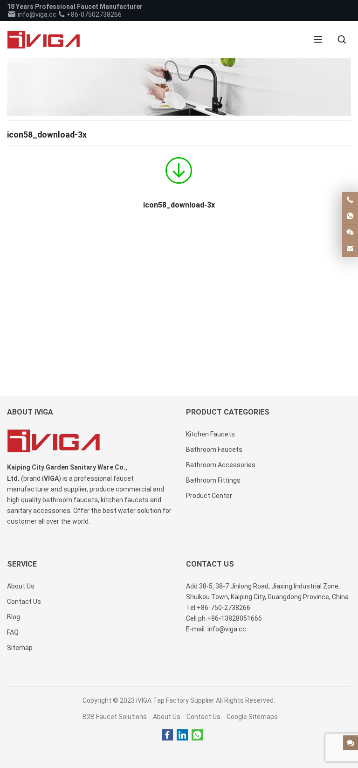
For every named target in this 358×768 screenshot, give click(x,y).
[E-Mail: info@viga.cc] (350, 249)
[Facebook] (167, 735)
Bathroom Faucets (214, 449)
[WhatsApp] (197, 735)
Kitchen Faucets (210, 434)
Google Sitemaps (252, 716)
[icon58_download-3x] (179, 173)
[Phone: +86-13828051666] (350, 200)
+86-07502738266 (93, 14)
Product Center (209, 495)
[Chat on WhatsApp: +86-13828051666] (350, 216)
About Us (166, 716)
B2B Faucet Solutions (115, 716)
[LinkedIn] (182, 735)
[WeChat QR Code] (350, 233)
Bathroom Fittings (213, 480)
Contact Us (203, 716)
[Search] (341, 39)
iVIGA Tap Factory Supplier (175, 700)
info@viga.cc (36, 14)
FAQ (13, 632)
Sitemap (20, 647)
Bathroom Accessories (220, 465)
